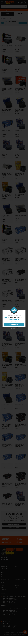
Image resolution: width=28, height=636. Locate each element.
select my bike (13, 324)
